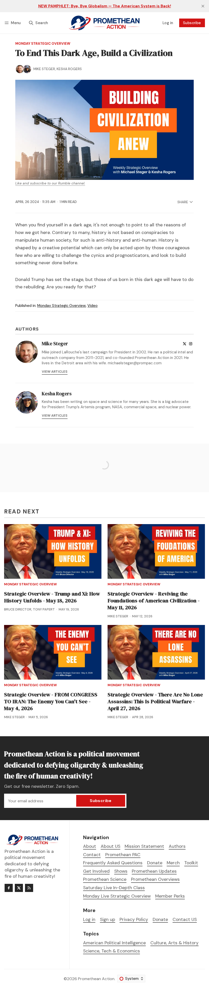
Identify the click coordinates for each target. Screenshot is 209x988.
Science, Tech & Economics (111, 951)
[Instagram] (191, 344)
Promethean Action (96, 978)
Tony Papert (44, 609)
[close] (203, 6)
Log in (168, 23)
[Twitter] (184, 344)
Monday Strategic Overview (42, 43)
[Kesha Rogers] (27, 69)
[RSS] (29, 888)
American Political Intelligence (114, 943)
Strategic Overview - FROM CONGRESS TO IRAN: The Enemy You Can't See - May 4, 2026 (50, 701)
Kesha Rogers (69, 69)
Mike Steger (44, 69)
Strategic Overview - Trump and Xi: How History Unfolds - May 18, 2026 (52, 597)
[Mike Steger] (19, 69)
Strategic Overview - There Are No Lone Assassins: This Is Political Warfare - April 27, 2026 (155, 701)
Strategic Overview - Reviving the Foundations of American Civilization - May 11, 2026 (154, 600)
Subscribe (192, 23)
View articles (55, 371)
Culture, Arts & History (174, 943)
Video (92, 305)
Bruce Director (17, 609)
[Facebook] (9, 888)
